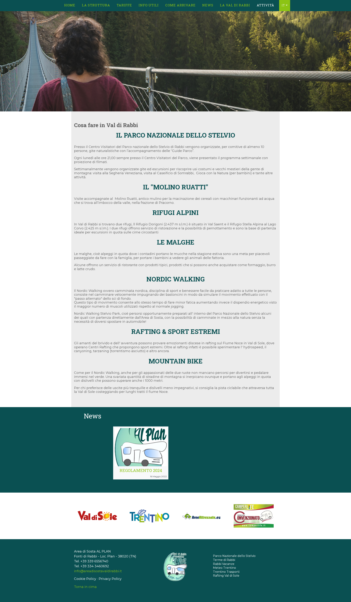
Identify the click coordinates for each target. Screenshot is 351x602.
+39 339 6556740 (94, 561)
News (207, 5)
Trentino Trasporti (226, 572)
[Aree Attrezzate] (201, 516)
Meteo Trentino (224, 567)
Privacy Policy (110, 579)
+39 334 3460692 (94, 566)
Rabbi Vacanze (223, 564)
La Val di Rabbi (235, 5)
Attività (265, 5)
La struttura (96, 5)
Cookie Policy (85, 579)
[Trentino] (149, 516)
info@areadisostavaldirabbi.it (98, 571)
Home (69, 5)
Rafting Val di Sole (226, 575)
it (283, 5)
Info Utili (149, 5)
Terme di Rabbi (224, 560)
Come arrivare (180, 5)
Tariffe (124, 5)
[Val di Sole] (97, 516)
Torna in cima (85, 587)
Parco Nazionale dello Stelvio (234, 556)
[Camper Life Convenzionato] (253, 516)
